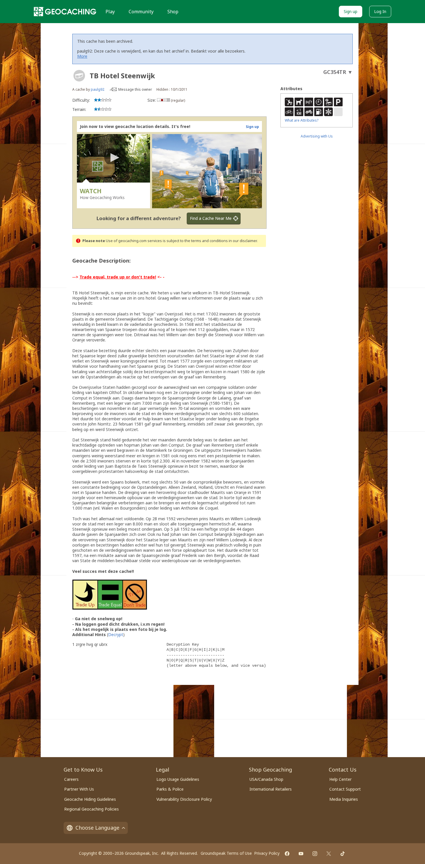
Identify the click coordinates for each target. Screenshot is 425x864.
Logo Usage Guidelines (177, 779)
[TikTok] (342, 853)
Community (141, 11)
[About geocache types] (79, 76)
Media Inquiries (343, 799)
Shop (172, 11)
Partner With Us (79, 789)
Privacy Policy (267, 853)
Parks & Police (170, 789)
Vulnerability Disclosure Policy (184, 799)
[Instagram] (314, 853)
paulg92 (97, 89)
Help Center (340, 779)
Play (110, 11)
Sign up (350, 11)
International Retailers (271, 789)
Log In (380, 11)
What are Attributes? (301, 120)
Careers (71, 779)
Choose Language (97, 827)
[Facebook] (287, 853)
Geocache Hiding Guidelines (90, 799)
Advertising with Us (317, 136)
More (82, 56)
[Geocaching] (65, 11)
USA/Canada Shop (266, 779)
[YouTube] (301, 853)
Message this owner (135, 89)
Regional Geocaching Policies (91, 809)
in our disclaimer (243, 240)
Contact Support (345, 789)
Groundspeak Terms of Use (226, 853)
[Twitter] (328, 853)
